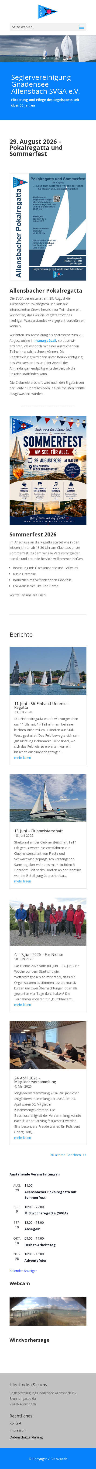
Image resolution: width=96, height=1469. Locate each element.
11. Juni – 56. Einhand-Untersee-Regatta (42, 705)
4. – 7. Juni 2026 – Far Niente (38, 954)
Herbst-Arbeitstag (40, 1245)
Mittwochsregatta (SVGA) (46, 1213)
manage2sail (45, 340)
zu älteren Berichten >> (68, 1155)
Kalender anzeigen (24, 1271)
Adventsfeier (35, 1260)
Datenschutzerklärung (26, 1437)
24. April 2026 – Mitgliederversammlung (35, 1079)
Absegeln (32, 1229)
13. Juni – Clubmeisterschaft (38, 830)
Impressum (18, 1430)
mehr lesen (22, 757)
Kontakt (15, 1423)
